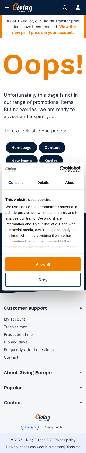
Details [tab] (43, 182)
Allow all (43, 264)
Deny (43, 280)
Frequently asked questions (29, 349)
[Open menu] (7, 7)
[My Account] (77, 7)
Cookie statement (50, 447)
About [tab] (70, 182)
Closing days (15, 342)
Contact (11, 357)
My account (14, 319)
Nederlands (54, 427)
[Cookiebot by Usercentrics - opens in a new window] (61, 169)
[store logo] (43, 417)
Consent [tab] (15, 182)
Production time (18, 334)
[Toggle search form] (65, 7)
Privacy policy (64, 440)
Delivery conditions (21, 447)
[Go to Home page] (22, 7)
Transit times (15, 326)
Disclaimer (73, 447)
